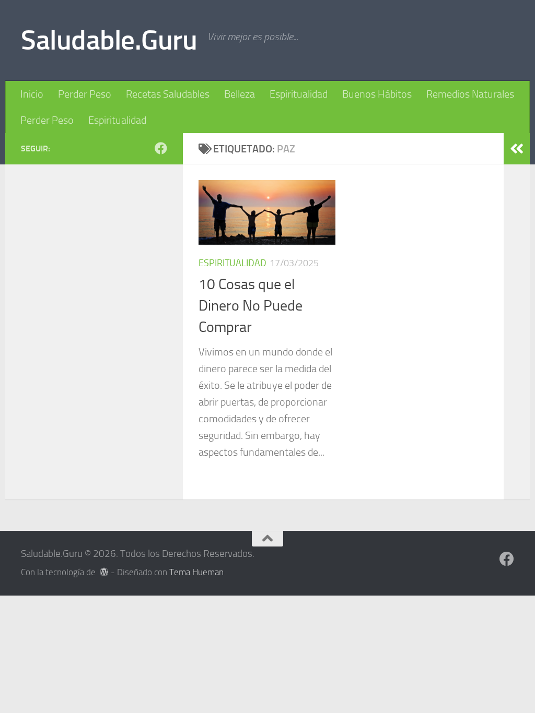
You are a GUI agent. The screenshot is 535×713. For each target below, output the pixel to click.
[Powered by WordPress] (104, 572)
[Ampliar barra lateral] (517, 148)
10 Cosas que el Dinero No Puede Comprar (251, 306)
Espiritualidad (299, 94)
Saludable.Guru (109, 40)
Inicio (31, 94)
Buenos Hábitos (377, 94)
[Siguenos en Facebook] (161, 148)
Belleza (239, 94)
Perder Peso (84, 94)
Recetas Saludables (168, 94)
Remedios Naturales (470, 94)
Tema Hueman (196, 572)
